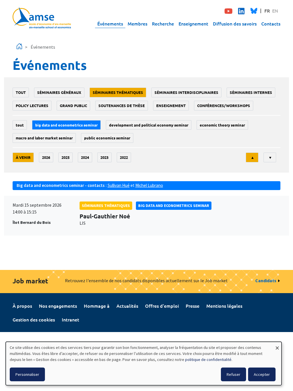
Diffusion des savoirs (235, 23)
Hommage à (97, 306)
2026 (46, 157)
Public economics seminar (107, 137)
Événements (110, 23)
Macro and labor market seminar (44, 137)
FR (267, 10)
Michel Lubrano (149, 185)
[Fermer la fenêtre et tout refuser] (277, 345)
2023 (104, 157)
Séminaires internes (251, 92)
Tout (21, 92)
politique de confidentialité (208, 359)
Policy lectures (32, 105)
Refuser (233, 374)
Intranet (70, 319)
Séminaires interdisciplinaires (186, 92)
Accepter (262, 374)
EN (275, 10)
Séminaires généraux (59, 92)
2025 (66, 157)
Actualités (127, 306)
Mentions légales (224, 306)
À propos (22, 306)
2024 (85, 157)
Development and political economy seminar (148, 125)
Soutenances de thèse (121, 105)
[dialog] (144, 363)
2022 (124, 157)
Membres (137, 23)
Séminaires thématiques (118, 92)
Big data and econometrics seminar (66, 125)
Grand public (73, 105)
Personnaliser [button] (27, 374)
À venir (23, 157)
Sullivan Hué (119, 185)
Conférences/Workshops (223, 105)
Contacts (270, 23)
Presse (192, 306)
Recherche (163, 23)
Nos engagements (58, 306)
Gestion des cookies (34, 319)
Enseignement (193, 23)
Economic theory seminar (222, 125)
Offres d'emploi (162, 306)
